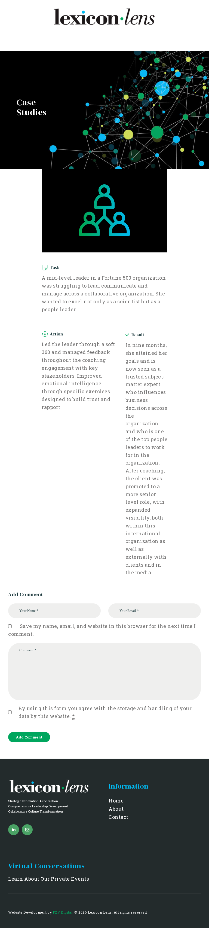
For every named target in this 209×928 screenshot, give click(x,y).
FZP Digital (63, 912)
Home (116, 800)
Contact (118, 817)
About (116, 808)
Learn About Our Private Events (48, 878)
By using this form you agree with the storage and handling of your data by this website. (105, 712)
